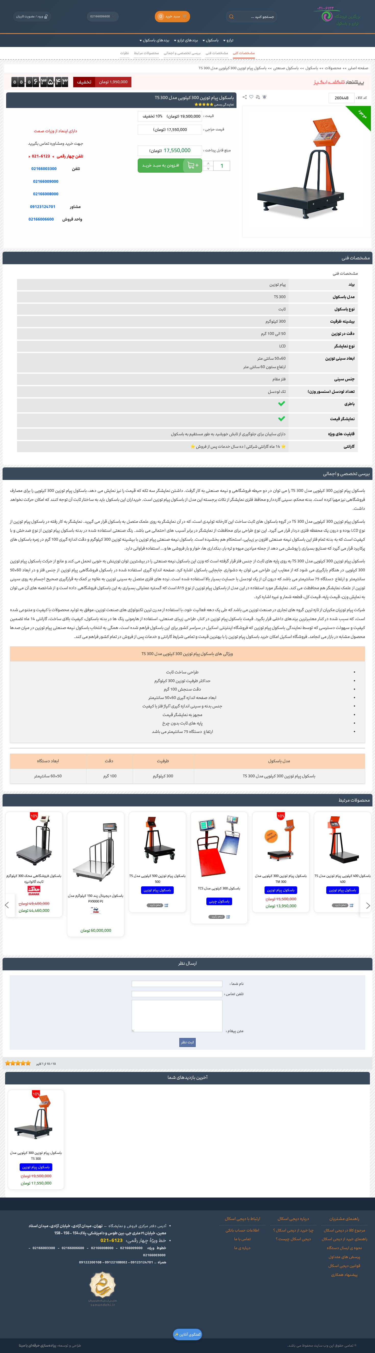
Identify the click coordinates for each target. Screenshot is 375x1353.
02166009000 (45, 182)
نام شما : (237, 984)
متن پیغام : (235, 1031)
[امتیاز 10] (29, 1063)
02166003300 (44, 169)
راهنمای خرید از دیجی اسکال (344, 1239)
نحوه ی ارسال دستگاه (344, 1248)
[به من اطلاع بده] (264, 97)
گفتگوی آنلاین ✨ (187, 1334)
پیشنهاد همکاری (344, 1275)
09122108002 (116, 1262)
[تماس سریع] (55, 232)
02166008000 (45, 194)
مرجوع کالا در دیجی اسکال (344, 1230)
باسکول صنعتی (286, 68)
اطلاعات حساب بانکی (242, 1230)
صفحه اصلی (358, 68)
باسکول (311, 68)
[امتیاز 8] (24, 1063)
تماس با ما (242, 1239)
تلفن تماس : (234, 994)
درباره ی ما (242, 1248)
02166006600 (102, 16)
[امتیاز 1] (6, 1063)
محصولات (333, 68)
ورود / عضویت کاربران (29, 16)
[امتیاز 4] (14, 1063)
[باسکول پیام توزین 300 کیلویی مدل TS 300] (307, 170)
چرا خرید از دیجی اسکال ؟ (293, 1230)
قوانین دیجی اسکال (344, 1266)
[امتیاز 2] (9, 1063)
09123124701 (42, 207)
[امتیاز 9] (27, 1063)
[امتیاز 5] (16, 1063)
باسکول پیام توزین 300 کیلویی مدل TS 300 (233, 68)
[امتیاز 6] (19, 1063)
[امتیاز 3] (11, 1063)
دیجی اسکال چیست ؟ (293, 1239)
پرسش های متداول (344, 1257)
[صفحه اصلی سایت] (337, 16)
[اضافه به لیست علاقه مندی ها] (251, 97)
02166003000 (154, 1255)
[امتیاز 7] (21, 1063)
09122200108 (90, 1262)
